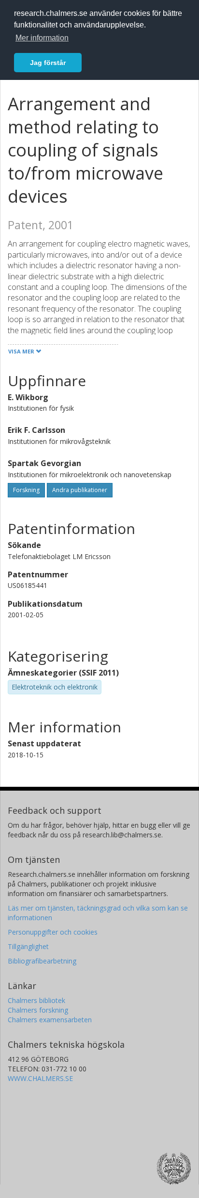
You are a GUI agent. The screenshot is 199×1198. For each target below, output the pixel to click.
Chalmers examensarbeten (50, 1019)
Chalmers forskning (38, 1010)
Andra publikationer (79, 490)
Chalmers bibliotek (36, 1000)
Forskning (26, 490)
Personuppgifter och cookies (53, 932)
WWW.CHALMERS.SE (40, 1078)
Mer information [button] (42, 38)
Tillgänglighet (28, 946)
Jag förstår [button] (48, 62)
